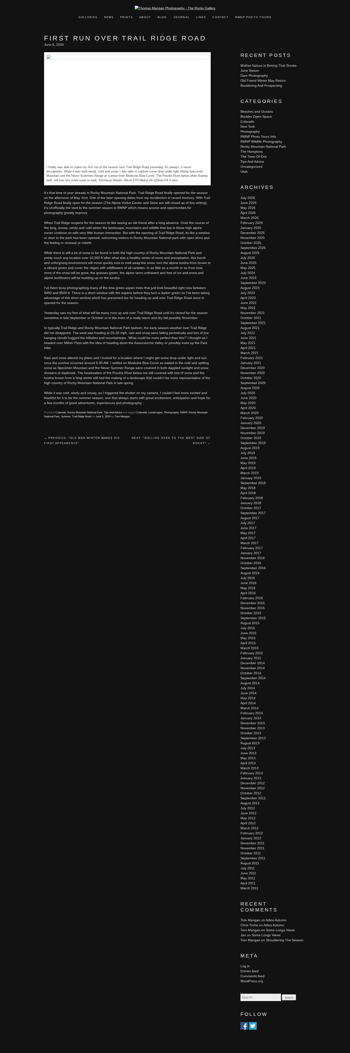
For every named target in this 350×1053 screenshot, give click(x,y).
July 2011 (247, 868)
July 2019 (247, 453)
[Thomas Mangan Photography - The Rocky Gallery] (175, 8)
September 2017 (253, 513)
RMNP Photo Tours (253, 17)
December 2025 (252, 233)
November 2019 (252, 433)
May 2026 (247, 208)
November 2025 (252, 238)
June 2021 (248, 338)
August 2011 (249, 863)
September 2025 (253, 248)
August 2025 (250, 253)
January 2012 (250, 838)
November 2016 (252, 558)
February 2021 (251, 358)
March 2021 (249, 353)
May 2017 (247, 533)
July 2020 (247, 393)
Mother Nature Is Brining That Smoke (268, 65)
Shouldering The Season (284, 940)
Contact (220, 17)
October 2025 (250, 243)
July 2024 (247, 273)
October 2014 (250, 673)
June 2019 (248, 458)
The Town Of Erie (253, 156)
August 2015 (250, 623)
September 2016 (253, 568)
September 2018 (253, 483)
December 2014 (252, 663)
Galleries (88, 17)
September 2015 (253, 618)
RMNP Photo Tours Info (258, 136)
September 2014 (253, 678)
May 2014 (247, 698)
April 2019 (248, 468)
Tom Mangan (122, 416)
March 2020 (249, 413)
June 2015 (248, 633)
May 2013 (247, 758)
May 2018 (247, 488)
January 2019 (250, 478)
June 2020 (248, 398)
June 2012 (248, 813)
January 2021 (250, 363)
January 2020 (250, 423)
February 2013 (251, 773)
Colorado (60, 412)
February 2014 (251, 713)
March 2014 (249, 708)
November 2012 (252, 788)
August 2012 (250, 803)
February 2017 (251, 548)
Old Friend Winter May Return (263, 80)
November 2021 (252, 313)
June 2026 (248, 203)
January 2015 (250, 658)
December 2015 (252, 603)
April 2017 (248, 538)
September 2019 (253, 443)
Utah (244, 171)
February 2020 (251, 418)
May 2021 (247, 343)
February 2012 (251, 833)
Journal (182, 17)
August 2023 (250, 288)
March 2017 (249, 543)
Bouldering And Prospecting (261, 85)
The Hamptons (251, 151)
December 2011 (252, 843)
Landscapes (155, 412)
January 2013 (250, 778)
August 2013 (250, 743)
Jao (243, 935)
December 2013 (252, 723)
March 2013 (249, 768)
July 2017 (247, 523)
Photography (171, 412)
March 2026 (249, 218)
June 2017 (248, 528)
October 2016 (250, 563)
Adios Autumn (276, 920)
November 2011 (252, 848)
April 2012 (248, 823)
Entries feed (249, 971)
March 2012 (249, 828)
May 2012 (247, 818)
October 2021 (250, 318)
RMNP (183, 412)
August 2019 (250, 448)
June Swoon (249, 70)
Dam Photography (254, 75)
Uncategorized (251, 166)
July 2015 (247, 628)
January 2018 (250, 503)
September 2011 (252, 858)
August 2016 (250, 573)
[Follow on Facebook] (244, 1027)
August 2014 (250, 683)
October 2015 (250, 613)
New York (247, 126)
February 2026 (251, 223)
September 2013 (253, 738)
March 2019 (249, 473)
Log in (245, 966)
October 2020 (250, 378)
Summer (65, 416)
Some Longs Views (280, 930)
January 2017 (250, 553)
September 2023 (253, 283)
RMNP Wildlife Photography (261, 141)
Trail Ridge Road (81, 416)
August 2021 (250, 328)
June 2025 (248, 263)
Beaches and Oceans (256, 111)
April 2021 (248, 348)
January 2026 (250, 228)
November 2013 (252, 728)
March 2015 (249, 648)
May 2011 (247, 878)
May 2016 (247, 588)
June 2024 (248, 278)
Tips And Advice (113, 412)
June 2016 (248, 583)
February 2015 (251, 653)
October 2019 (250, 438)
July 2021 (247, 333)
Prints (126, 17)
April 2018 (248, 493)
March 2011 (249, 888)
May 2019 (247, 463)
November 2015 (252, 608)
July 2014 (247, 688)
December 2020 (252, 368)
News (109, 17)
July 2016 (247, 578)
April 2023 (248, 298)
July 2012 (247, 808)
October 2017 (250, 508)
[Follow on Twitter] (253, 1027)
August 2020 (250, 388)
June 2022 (248, 303)
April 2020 (248, 408)
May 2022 (247, 308)
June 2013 (248, 753)
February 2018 (251, 498)
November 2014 (252, 668)
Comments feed (252, 976)
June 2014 (248, 693)
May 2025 (247, 268)
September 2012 (253, 798)
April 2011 (247, 883)
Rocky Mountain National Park (84, 412)
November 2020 (252, 373)
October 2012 (250, 793)
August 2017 (250, 518)
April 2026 (248, 213)
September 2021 (253, 323)
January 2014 (250, 718)
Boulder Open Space (256, 116)
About (145, 17)
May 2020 (247, 403)
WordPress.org (251, 981)
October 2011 (250, 853)
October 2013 (250, 733)
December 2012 (252, 783)
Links (201, 17)
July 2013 (247, 748)
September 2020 (253, 383)
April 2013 (248, 763)
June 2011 (248, 873)
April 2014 (248, 703)
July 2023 (247, 293)
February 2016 (251, 598)
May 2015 (247, 638)
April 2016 (248, 593)
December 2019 (252, 428)
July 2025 (247, 258)
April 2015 (248, 643)
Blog (162, 17)
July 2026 (247, 198)
